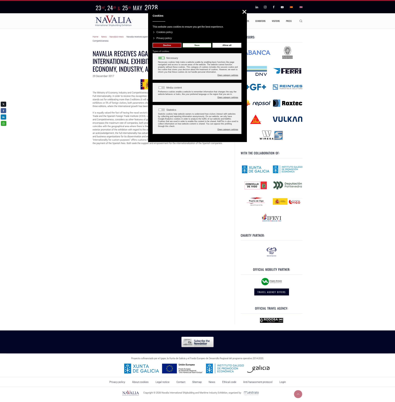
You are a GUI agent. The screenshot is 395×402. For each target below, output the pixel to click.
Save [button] (197, 45)
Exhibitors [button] (260, 21)
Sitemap (197, 381)
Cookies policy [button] (164, 32)
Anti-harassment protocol (257, 381)
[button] (300, 21)
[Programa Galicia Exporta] (197, 368)
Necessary (172, 58)
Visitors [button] (276, 21)
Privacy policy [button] (164, 38)
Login (282, 381)
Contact (180, 381)
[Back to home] (113, 21)
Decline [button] (167, 45)
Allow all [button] (226, 45)
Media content (174, 88)
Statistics (171, 110)
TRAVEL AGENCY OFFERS (272, 292)
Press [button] (289, 21)
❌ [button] (244, 12)
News (212, 381)
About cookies (140, 381)
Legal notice (162, 381)
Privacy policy (117, 381)
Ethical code (229, 381)
